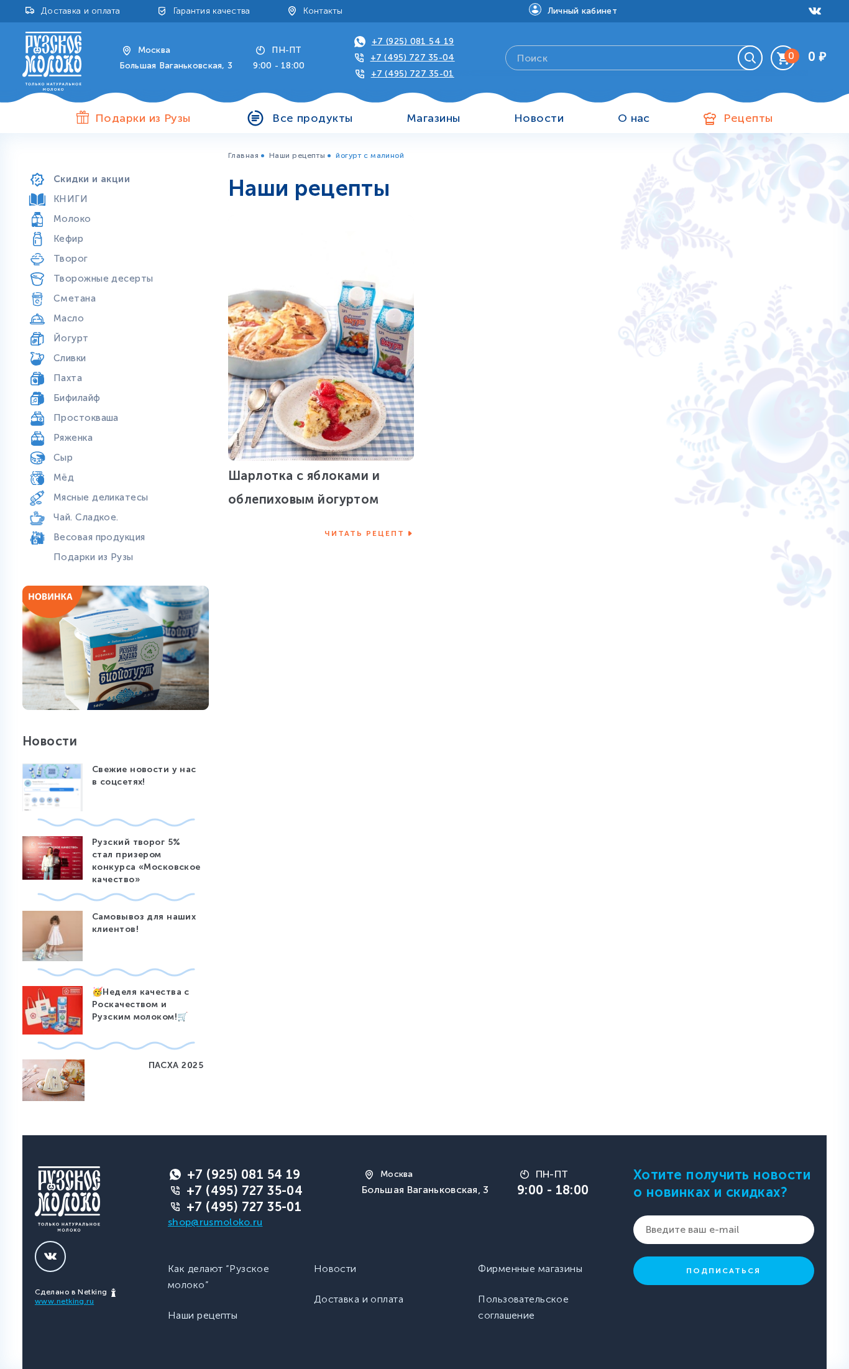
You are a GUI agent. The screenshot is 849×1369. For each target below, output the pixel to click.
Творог (70, 258)
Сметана (74, 298)
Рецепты (748, 118)
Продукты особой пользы (115, 159)
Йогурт (71, 338)
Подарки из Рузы (93, 557)
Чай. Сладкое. (86, 517)
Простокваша (86, 417)
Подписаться (723, 1270)
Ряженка (73, 437)
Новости (539, 118)
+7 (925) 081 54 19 (413, 41)
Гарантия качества (211, 11)
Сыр (63, 457)
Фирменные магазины (530, 1269)
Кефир (68, 238)
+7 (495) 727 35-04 (412, 57)
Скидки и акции (91, 179)
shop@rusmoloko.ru (215, 1222)
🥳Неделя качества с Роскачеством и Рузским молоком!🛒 (141, 1004)
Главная (243, 155)
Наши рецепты (297, 155)
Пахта (67, 378)
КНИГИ (70, 199)
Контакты (323, 11)
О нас (634, 118)
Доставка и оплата (81, 11)
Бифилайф (77, 397)
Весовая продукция (99, 537)
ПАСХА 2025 (176, 1065)
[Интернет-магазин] (51, 61)
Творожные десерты (103, 278)
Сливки (69, 358)
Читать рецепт (364, 533)
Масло (68, 318)
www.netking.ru (64, 1301)
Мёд (63, 477)
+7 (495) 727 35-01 (412, 73)
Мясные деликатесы (100, 497)
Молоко (72, 218)
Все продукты (312, 118)
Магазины (433, 118)
